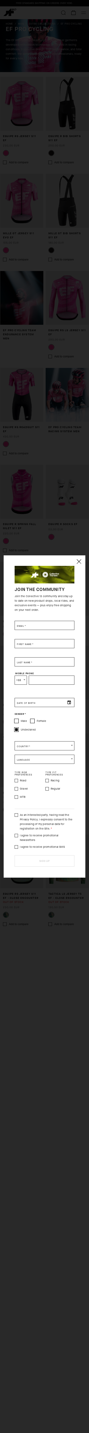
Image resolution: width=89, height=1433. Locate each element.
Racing (55, 780)
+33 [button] (18, 680)
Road (23, 780)
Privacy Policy (28, 819)
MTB (23, 797)
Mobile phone (24, 673)
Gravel (24, 789)
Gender (20, 714)
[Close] (78, 561)
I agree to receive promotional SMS (42, 847)
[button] (44, 745)
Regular (55, 789)
